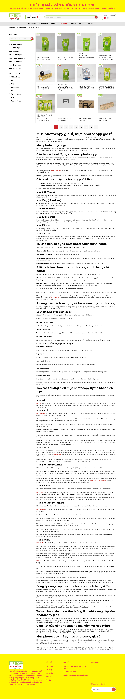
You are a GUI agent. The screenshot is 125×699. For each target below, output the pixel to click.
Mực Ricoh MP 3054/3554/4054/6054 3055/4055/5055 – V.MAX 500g (86, 56)
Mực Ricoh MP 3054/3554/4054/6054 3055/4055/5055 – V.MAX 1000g (65, 87)
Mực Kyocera (15, 62)
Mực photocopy (34, 27)
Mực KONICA (15, 55)
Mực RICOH (15, 48)
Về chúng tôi (43, 23)
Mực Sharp (15, 68)
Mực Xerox (15, 65)
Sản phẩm (63, 23)
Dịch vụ (73, 23)
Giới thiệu (49, 670)
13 (81, 127)
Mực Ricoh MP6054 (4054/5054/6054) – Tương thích (43, 88)
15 (91, 127)
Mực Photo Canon (17, 58)
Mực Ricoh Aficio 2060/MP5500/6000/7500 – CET (86, 88)
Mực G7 (54, 23)
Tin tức (81, 23)
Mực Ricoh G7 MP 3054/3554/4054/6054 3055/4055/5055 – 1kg (106, 57)
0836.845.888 (31, 17)
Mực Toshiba (15, 51)
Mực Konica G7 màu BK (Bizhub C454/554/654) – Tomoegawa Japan (107, 88)
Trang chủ (32, 23)
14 (86, 127)
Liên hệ (90, 23)
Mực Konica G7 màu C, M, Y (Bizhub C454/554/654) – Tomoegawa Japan (44, 117)
